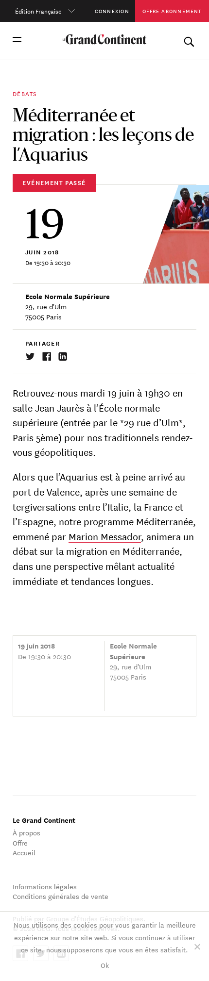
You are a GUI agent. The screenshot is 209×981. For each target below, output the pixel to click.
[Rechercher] (188, 39)
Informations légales (45, 886)
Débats (25, 93)
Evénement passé (54, 182)
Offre (20, 842)
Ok (105, 965)
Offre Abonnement (172, 10)
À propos (26, 832)
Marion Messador (105, 536)
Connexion (112, 10)
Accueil (24, 852)
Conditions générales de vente (60, 896)
